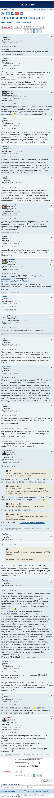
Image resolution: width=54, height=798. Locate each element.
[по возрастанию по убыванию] (23, 766)
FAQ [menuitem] (13, 9)
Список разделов (8, 791)
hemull (4, 177)
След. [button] (40, 31)
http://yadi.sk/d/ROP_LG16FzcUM (15, 281)
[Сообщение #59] (2, 705)
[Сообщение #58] (2, 672)
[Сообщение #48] (2, 247)
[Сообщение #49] (2, 273)
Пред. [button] (25, 31)
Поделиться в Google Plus (17, 13)
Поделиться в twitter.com (8, 13)
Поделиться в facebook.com (12, 13)
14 (16, 210)
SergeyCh (5, 146)
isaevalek (10, 205)
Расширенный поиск (43, 27)
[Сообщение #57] (2, 590)
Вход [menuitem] (50, 9)
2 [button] (31, 31)
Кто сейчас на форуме (10, 784)
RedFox (5, 405)
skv (8, 451)
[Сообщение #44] (2, 129)
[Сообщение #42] (2, 69)
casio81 (10, 315)
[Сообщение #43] (2, 103)
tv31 (3, 339)
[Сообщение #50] (2, 307)
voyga (4, 118)
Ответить (6, 27)
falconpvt (5, 58)
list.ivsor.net (27, 4)
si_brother (6, 367)
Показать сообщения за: (20, 759)
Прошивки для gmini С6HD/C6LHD (23, 17)
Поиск (40, 27)
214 (12, 457)
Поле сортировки (20, 763)
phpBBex (18, 795)
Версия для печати (3, 13)
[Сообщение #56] (2, 544)
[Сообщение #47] (2, 218)
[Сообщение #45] (2, 156)
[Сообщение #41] (2, 46)
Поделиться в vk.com (21, 13)
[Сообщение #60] (2, 732)
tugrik (4, 36)
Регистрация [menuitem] (41, 9)
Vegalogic (40, 795)
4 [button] (37, 31)
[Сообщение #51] (2, 327)
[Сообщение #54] (2, 415)
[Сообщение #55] (2, 466)
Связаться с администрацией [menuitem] (37, 791)
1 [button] (28, 31)
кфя (8, 91)
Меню (6, 9)
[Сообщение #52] (2, 349)
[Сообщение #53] (2, 377)
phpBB (28, 795)
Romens (5, 580)
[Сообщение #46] (2, 187)
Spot (4, 694)
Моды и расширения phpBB (10, 796)
